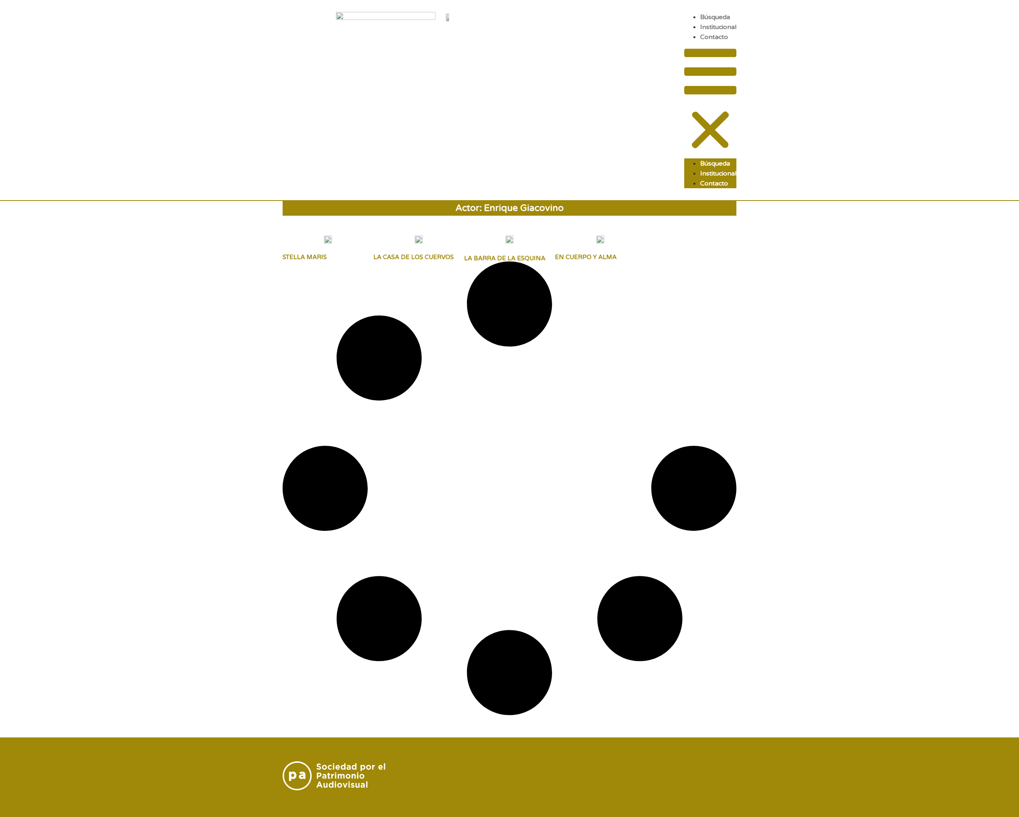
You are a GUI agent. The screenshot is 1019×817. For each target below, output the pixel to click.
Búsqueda (715, 17)
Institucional (718, 27)
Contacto (714, 37)
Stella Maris (305, 257)
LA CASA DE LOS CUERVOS (413, 257)
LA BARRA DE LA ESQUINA (504, 258)
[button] (710, 100)
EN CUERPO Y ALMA (586, 257)
